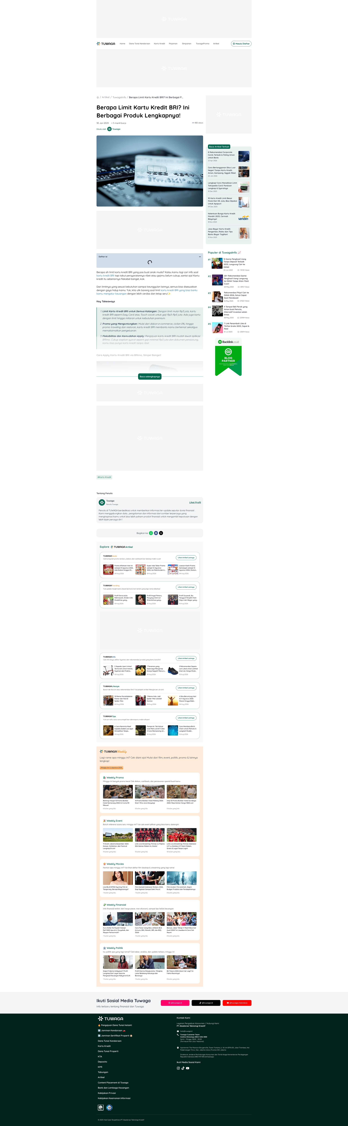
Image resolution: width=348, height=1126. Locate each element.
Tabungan (103, 1072)
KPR (100, 1067)
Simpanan (186, 43)
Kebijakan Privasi (107, 1093)
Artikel (216, 43)
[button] (200, 257)
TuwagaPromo (202, 43)
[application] (177, 44)
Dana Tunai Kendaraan (139, 43)
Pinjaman (173, 43)
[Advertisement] (174, 19)
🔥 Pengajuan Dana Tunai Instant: (115, 1025)
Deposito (102, 1061)
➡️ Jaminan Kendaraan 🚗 (111, 1030)
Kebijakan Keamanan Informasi (114, 1098)
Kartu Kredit (159, 43)
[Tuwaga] (102, 502)
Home (122, 43)
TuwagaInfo (119, 97)
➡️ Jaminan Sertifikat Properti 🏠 (115, 1035)
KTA (100, 1056)
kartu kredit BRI (105, 275)
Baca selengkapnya (150, 376)
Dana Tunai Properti (108, 1051)
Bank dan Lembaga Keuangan (113, 1087)
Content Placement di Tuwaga (113, 1082)
